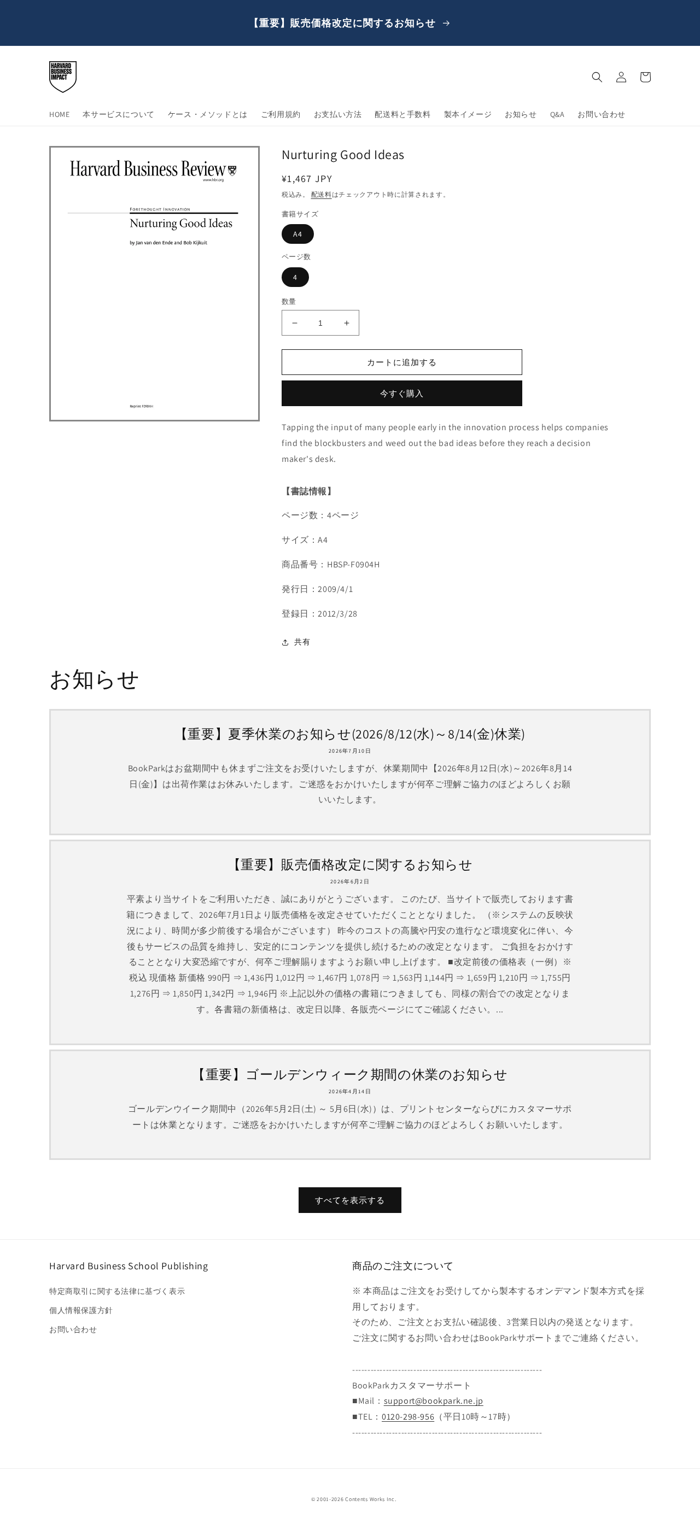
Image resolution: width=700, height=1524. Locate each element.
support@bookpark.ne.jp (433, 1400)
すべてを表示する (350, 1200)
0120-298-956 (408, 1416)
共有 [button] (302, 642)
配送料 (321, 194)
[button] (597, 77)
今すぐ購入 (402, 393)
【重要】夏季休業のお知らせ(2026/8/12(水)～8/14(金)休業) (350, 733)
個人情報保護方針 (81, 1310)
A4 (297, 234)
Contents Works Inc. (370, 1499)
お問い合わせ (73, 1329)
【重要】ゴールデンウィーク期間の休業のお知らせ (350, 1074)
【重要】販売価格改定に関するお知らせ (350, 864)
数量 (289, 301)
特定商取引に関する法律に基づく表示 (117, 1291)
